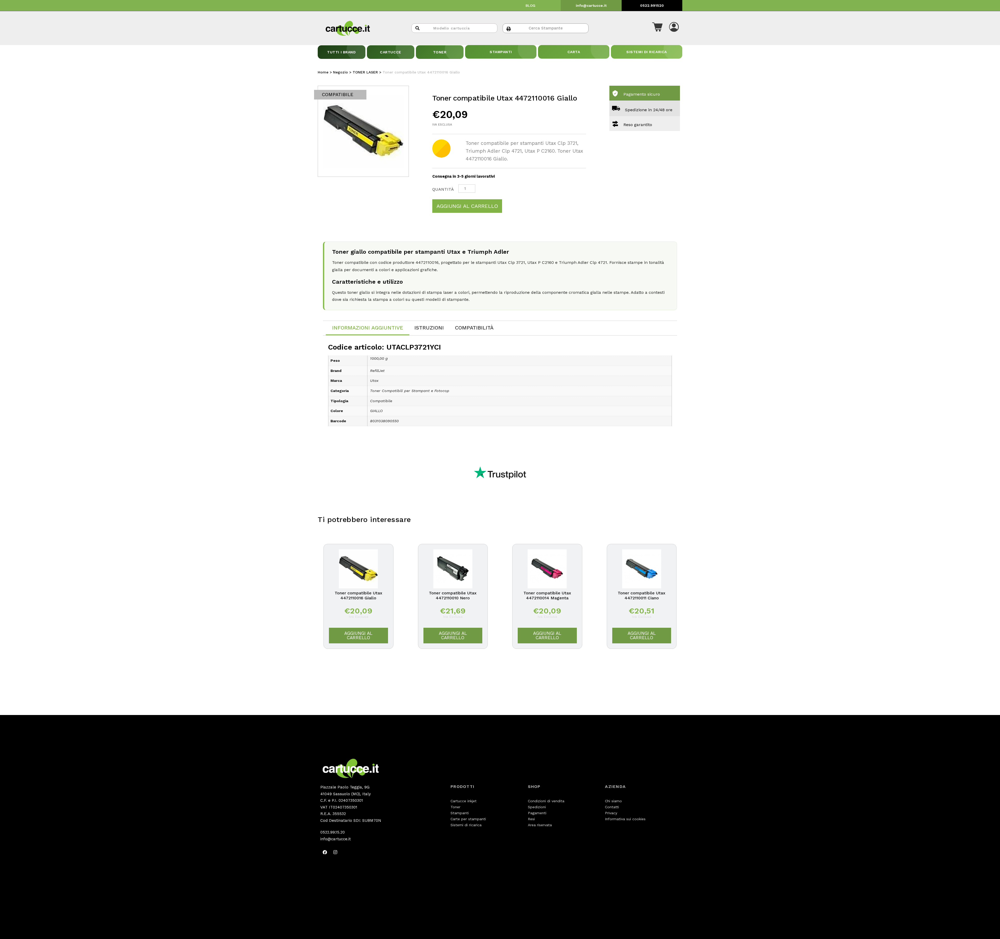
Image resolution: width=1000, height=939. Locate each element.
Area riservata (540, 825)
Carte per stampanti (468, 819)
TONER (440, 52)
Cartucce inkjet (464, 801)
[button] (657, 28)
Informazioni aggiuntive (367, 328)
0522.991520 (652, 5)
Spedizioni (537, 807)
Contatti (612, 807)
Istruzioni (429, 328)
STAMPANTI (501, 52)
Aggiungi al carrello (467, 206)
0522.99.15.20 (332, 832)
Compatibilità (474, 328)
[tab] (367, 328)
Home (323, 72)
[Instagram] (335, 852)
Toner (455, 807)
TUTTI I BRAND (341, 52)
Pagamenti (537, 813)
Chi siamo (613, 801)
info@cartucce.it (591, 5)
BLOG (530, 5)
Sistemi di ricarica (466, 825)
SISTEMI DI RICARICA (646, 52)
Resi (531, 819)
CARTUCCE (390, 52)
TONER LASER (365, 72)
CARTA (573, 52)
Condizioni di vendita (546, 801)
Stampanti (460, 813)
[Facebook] (324, 852)
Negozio (340, 72)
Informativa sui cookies (625, 819)
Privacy (611, 813)
